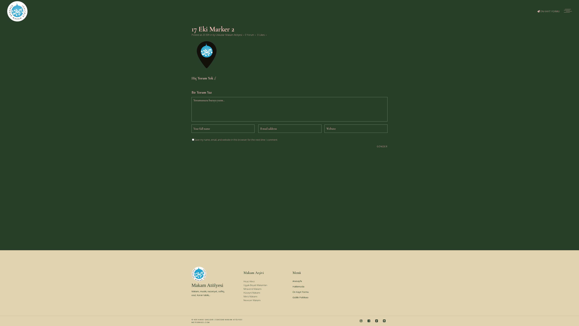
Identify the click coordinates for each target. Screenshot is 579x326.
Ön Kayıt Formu (301, 291)
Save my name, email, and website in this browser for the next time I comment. (236, 139)
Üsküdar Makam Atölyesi (229, 35)
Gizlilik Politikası (300, 297)
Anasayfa (297, 281)
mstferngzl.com (200, 322)
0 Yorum (249, 35)
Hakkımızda (298, 286)
